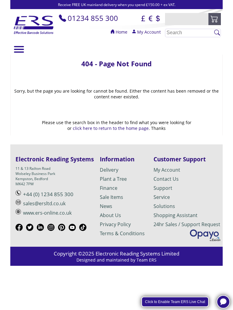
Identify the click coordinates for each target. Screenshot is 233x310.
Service (162, 197)
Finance (108, 188)
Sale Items (111, 197)
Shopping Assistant (176, 215)
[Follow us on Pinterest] (63, 228)
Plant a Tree (113, 179)
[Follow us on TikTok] (84, 228)
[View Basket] (214, 19)
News (106, 206)
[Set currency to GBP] (143, 19)
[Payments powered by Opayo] (205, 235)
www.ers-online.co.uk (47, 212)
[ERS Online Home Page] (34, 35)
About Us (110, 215)
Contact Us (166, 179)
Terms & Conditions (122, 233)
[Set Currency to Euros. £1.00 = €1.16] (150, 19)
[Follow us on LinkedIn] (42, 228)
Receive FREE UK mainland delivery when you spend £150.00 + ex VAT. (116, 4)
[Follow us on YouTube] (74, 228)
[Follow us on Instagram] (52, 228)
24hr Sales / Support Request (187, 224)
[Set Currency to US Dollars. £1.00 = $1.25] (157, 19)
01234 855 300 (93, 18)
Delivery (109, 170)
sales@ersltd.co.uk (44, 203)
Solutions (164, 206)
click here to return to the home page (111, 128)
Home (121, 32)
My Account (148, 32)
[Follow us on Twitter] (31, 228)
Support (163, 188)
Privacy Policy (115, 224)
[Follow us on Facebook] (20, 228)
